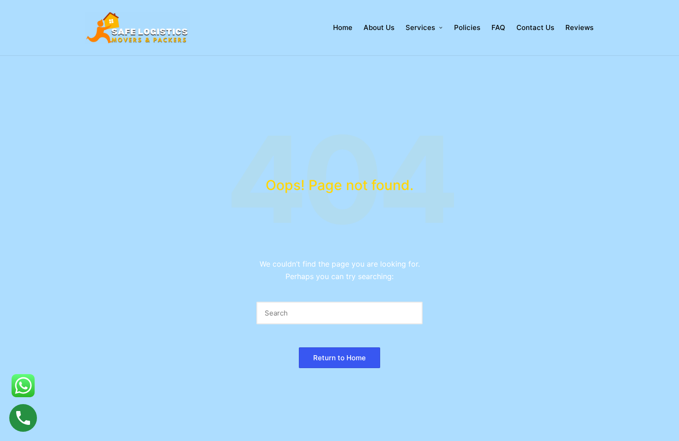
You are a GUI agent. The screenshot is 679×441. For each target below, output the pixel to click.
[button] (410, 313)
